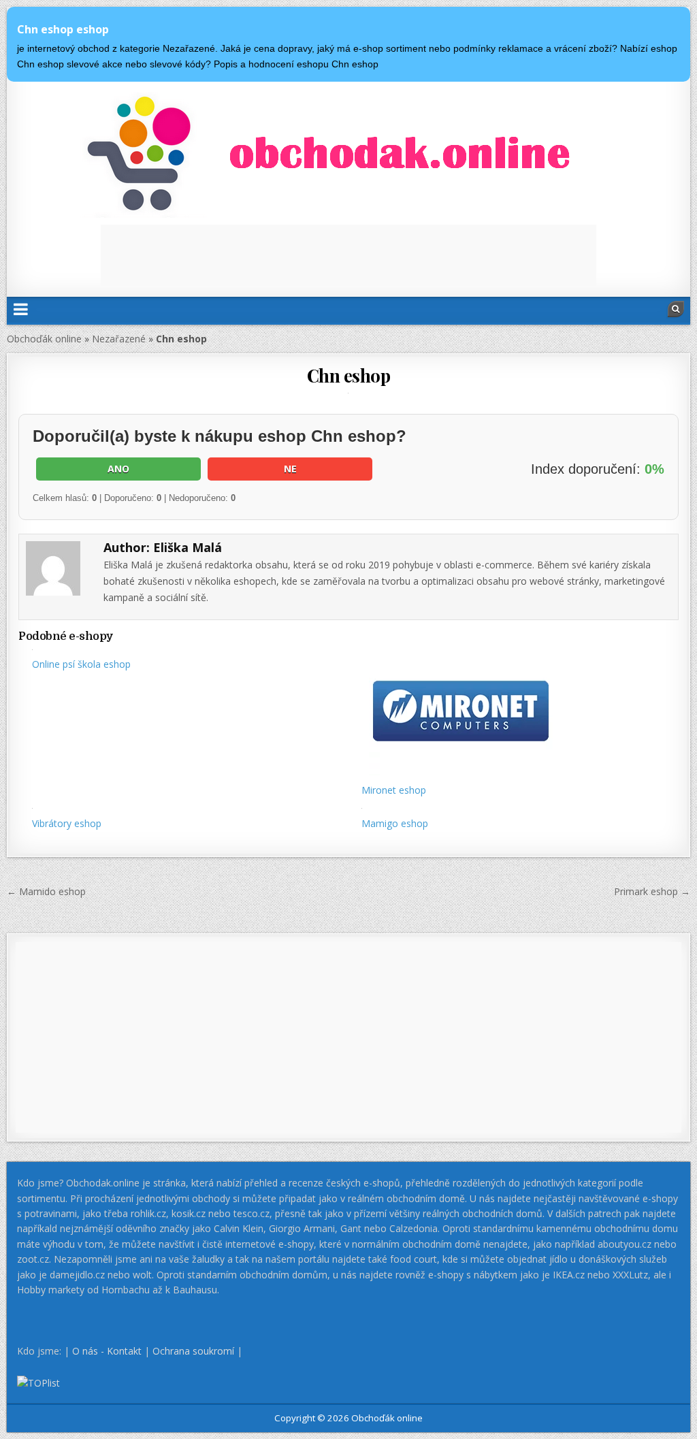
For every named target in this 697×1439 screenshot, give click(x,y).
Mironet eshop (393, 789)
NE (290, 468)
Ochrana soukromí (193, 1350)
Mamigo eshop (394, 823)
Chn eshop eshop (63, 29)
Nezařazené (119, 338)
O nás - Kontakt (107, 1350)
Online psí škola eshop (81, 664)
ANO (118, 468)
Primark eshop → (652, 891)
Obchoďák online (44, 338)
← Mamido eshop (46, 891)
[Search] (676, 309)
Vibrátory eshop (66, 823)
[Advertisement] (348, 255)
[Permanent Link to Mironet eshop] (513, 712)
